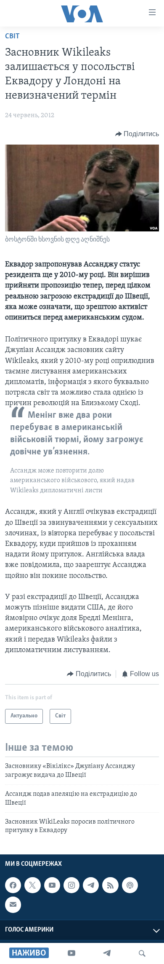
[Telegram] (107, 953)
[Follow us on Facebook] (13, 885)
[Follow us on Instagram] (71, 885)
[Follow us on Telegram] (91, 885)
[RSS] (110, 885)
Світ (12, 36)
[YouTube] (71, 953)
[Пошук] (142, 953)
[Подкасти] (130, 885)
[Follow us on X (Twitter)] (32, 885)
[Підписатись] (13, 905)
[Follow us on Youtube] (52, 885)
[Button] (137, 134)
